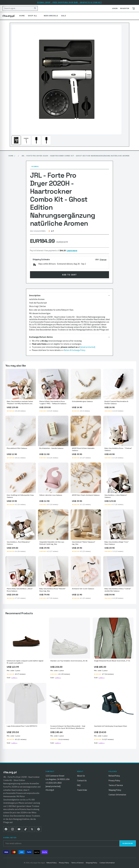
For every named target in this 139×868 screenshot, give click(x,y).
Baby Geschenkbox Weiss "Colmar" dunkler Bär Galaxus (118, 590)
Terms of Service (116, 785)
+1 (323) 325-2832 (54, 783)
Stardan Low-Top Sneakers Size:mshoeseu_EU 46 (68, 661)
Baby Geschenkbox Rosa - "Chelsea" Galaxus (118, 449)
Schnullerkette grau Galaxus (82, 401)
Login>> (14, 678)
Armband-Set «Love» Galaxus (83, 589)
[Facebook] (6, 829)
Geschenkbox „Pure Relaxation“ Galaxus (18, 543)
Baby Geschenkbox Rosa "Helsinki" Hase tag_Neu (52, 590)
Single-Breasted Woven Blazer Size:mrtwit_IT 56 (112, 661)
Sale (63, 16)
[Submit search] (35, 8)
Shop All (32, 16)
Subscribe (127, 843)
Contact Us (82, 780)
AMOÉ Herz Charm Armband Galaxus (86, 495)
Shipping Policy (115, 790)
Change (103, 259)
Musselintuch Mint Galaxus (17, 448)
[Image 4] (46, 140)
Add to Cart (69, 274)
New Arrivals (51, 16)
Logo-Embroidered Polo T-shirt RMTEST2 (22, 726)
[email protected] (87, 347)
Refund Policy (114, 776)
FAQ (78, 785)
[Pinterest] (38, 829)
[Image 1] (16, 140)
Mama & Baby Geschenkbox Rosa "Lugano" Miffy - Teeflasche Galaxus (52, 402)
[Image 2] (26, 140)
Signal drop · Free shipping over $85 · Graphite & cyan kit (69, 2)
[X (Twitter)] (32, 829)
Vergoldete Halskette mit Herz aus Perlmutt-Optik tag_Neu (51, 543)
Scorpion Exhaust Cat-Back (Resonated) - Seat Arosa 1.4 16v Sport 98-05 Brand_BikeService (67, 727)
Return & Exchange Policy (74, 350)
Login (115, 8)
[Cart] (134, 8)
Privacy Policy (114, 780)
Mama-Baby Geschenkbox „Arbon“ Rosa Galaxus (20, 590)
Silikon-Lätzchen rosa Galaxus (50, 495)
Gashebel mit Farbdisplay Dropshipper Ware (110, 726)
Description (34, 295)
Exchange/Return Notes (41, 337)
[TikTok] (25, 829)
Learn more (72, 250)
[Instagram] (12, 829)
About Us (81, 776)
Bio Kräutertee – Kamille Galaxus (51, 448)
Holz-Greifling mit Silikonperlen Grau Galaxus (20, 496)
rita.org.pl (8, 16)
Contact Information (117, 794)
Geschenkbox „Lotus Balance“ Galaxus (116, 496)
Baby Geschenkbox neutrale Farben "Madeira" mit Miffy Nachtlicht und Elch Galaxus (20, 402)
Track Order (82, 790)
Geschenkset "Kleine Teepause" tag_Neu (83, 543)
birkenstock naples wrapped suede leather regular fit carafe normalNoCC (25, 662)
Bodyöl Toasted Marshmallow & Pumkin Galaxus (116, 402)
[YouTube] (19, 829)
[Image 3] (36, 140)
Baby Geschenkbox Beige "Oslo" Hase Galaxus (117, 543)
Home (22, 16)
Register (124, 8)
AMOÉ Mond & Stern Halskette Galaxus (83, 449)
